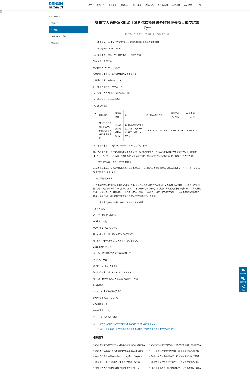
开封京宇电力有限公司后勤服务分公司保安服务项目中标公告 (176, 368)
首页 (90, 5)
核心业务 (137, 5)
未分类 (139, 34)
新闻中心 (125, 5)
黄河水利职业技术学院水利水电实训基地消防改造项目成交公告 (130, 323)
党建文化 (112, 5)
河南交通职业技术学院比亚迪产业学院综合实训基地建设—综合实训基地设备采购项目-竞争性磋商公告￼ (176, 345)
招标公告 (55, 23)
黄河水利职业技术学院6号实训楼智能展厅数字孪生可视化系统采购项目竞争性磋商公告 (120, 362)
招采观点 (55, 43)
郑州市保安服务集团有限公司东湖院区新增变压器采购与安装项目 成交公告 (176, 356)
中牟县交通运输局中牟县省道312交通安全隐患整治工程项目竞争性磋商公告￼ (120, 356)
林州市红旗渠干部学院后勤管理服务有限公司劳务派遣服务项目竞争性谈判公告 (137, 329)
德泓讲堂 (176, 5)
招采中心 (149, 5)
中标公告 (131, 34)
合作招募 (188, 5)
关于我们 (100, 5)
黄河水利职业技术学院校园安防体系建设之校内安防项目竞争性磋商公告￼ (120, 350)
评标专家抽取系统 (58, 36)
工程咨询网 (162, 5)
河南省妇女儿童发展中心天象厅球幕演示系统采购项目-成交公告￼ (120, 345)
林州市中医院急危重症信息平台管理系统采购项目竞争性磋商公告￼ (176, 362)
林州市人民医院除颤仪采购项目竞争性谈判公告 (117, 368)
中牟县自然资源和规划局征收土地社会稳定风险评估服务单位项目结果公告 (176, 350)
